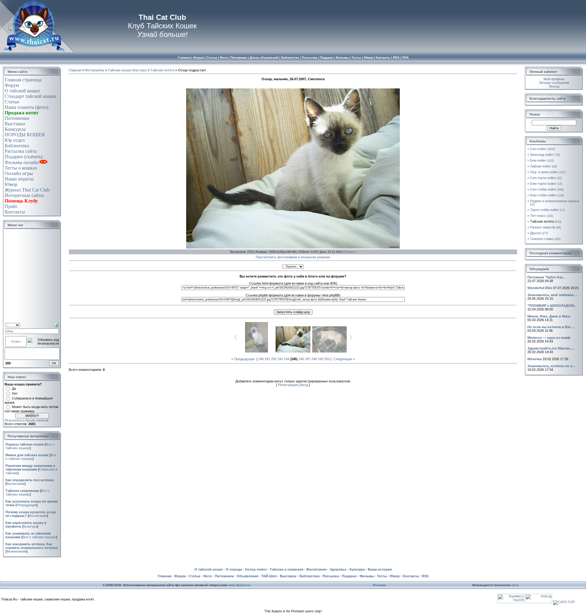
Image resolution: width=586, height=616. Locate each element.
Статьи (12, 101)
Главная (75, 70)
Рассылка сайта (21, 151)
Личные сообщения (554, 82)
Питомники (17, 118)
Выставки (15, 123)
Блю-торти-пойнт (543, 183)
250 (327, 359)
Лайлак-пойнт (540, 166)
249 (320, 359)
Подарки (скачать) (23, 156)
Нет (15, 393)
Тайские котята (162, 70)
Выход (554, 86)
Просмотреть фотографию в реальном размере (293, 257)
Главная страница (23, 79)
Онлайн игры (19, 173)
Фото (207, 576)
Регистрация (288, 385)
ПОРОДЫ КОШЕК (25, 134)
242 (274, 359)
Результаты (14, 420)
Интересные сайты (24, 195)
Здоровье (338, 569)
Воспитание (15, 483)
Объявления (247, 576)
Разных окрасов (542, 227)
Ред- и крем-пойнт (544, 172)
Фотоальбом (94, 70)
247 (307, 359)
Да (14, 388)
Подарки (349, 576)
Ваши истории (380, 569)
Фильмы (367, 576)
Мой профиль (554, 79)
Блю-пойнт (538, 160)
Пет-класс (538, 215)
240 (261, 359)
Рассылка (331, 576)
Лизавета (350, 251)
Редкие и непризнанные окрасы (554, 201)
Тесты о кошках (21, 167)
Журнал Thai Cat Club (27, 189)
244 (286, 359)
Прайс (11, 206)
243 (280, 359)
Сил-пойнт (538, 149)
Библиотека (17, 145)
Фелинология (16, 551)
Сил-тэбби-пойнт (543, 189)
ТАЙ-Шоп (269, 576)
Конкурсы (15, 129)
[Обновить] (57, 324)
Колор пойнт (256, 569)
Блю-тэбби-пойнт (543, 195)
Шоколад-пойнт (542, 154)
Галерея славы (541, 239)
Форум (12, 85)
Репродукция (26, 505)
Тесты (382, 576)
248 (314, 359)
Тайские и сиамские (286, 569)
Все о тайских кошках (30, 456)
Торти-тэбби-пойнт (544, 210)
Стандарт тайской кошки (30, 96)
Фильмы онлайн (22, 162)
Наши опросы (19, 178)
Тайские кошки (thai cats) (127, 70)
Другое (535, 233)
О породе (234, 569)
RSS (425, 576)
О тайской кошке (22, 90)
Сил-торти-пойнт (543, 178)
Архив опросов (37, 420)
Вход (304, 385)
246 (301, 359)
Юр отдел (15, 140)
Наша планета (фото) (26, 107)
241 (267, 359)
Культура (30, 526)
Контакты (15, 211)
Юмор (11, 184)
